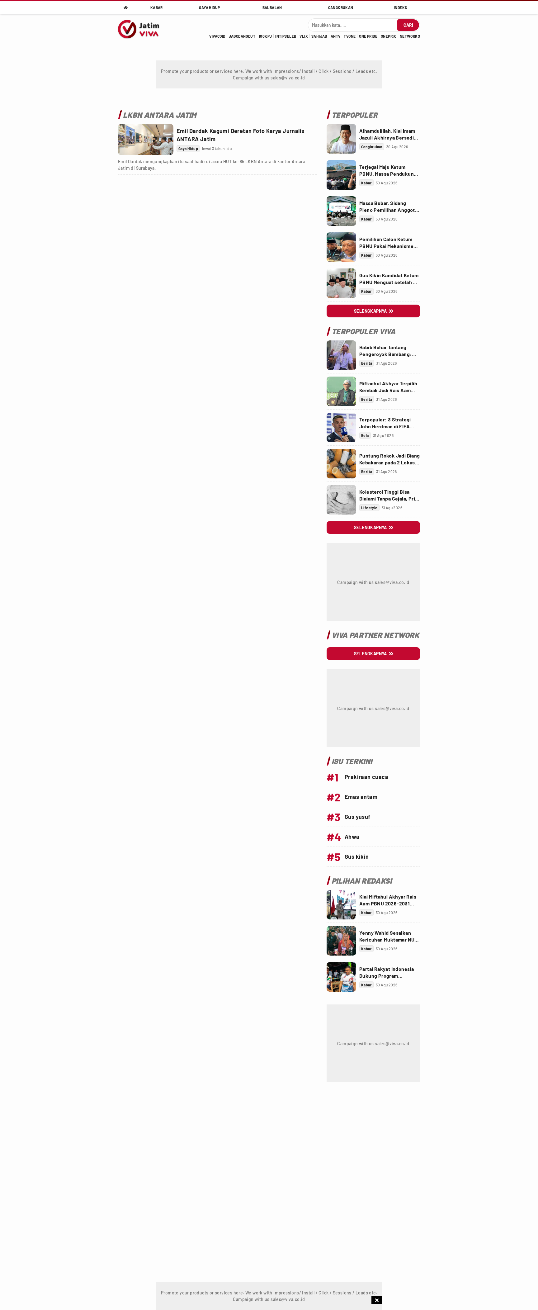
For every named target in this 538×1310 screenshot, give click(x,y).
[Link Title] (145, 139)
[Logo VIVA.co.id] (142, 28)
